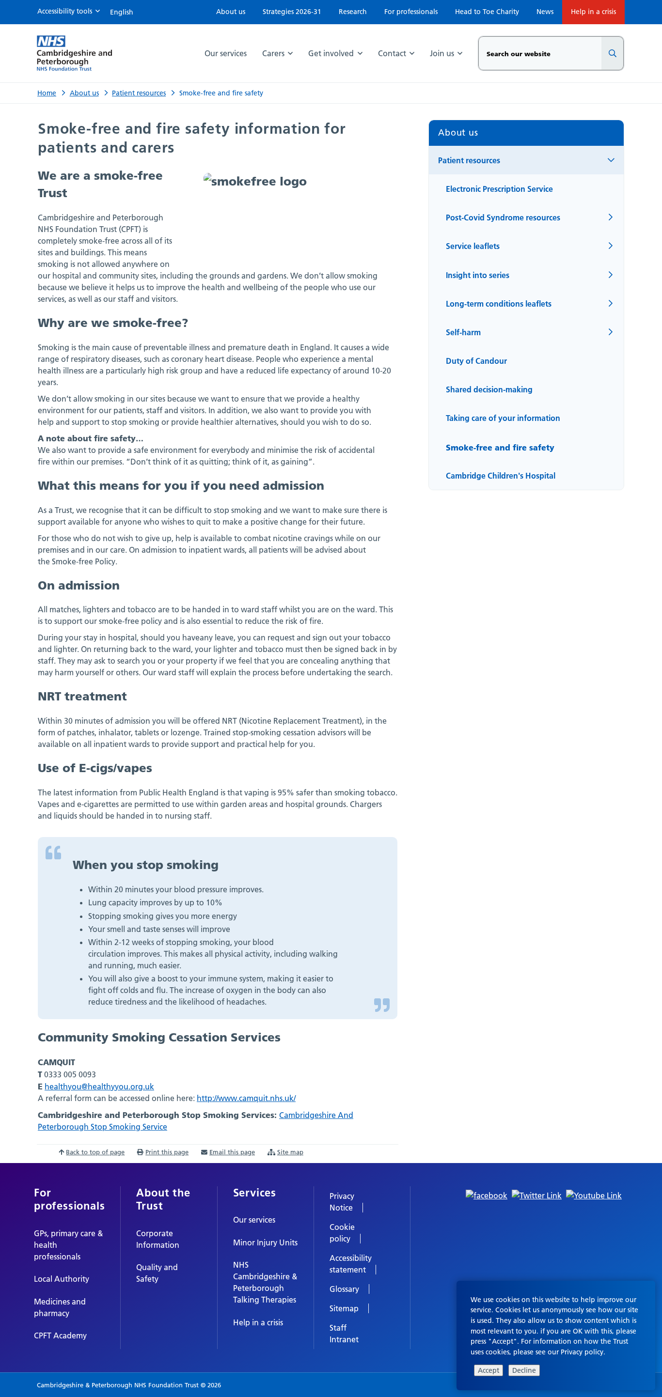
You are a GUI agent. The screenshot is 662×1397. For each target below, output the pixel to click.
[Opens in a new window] (486, 1194)
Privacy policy (582, 1352)
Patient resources (139, 93)
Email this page (232, 1152)
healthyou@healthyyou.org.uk (99, 1086)
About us (84, 93)
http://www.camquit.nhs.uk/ (246, 1098)
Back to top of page (95, 1152)
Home (46, 93)
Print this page (167, 1152)
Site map (290, 1152)
